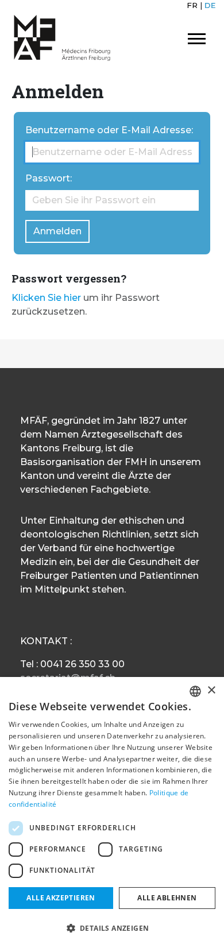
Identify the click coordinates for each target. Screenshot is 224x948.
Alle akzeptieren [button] (60, 898)
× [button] (211, 690)
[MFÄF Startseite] (62, 38)
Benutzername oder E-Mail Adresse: (109, 130)
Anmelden (57, 231)
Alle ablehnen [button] (166, 898)
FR (192, 5)
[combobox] (195, 691)
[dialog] (112, 812)
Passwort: (48, 178)
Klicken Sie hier (46, 297)
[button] (112, 928)
